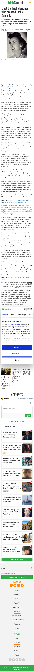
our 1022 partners (14, 324)
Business (17, 642)
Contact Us (17, 607)
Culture (17, 651)
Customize (15, 354)
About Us (17, 603)
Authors (17, 595)
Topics (17, 599)
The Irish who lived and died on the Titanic (27, 372)
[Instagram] (18, 585)
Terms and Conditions (17, 620)
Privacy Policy (17, 616)
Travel (17, 655)
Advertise (17, 611)
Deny (17, 360)
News (17, 638)
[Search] (30, 2)
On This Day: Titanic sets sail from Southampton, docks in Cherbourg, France (17, 376)
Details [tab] (13, 314)
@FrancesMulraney (18, 29)
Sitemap (17, 628)
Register (17, 624)
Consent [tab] (5, 314)
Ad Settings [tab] (22, 314)
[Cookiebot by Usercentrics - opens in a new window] (24, 309)
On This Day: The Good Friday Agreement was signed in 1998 (5, 382)
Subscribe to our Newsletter (17, 577)
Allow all (17, 347)
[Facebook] (11, 585)
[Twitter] (14, 585)
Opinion (17, 647)
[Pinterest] (22, 585)
